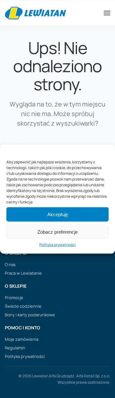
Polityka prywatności (57, 244)
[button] (107, 13)
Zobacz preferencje (57, 232)
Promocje (14, 297)
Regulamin (15, 348)
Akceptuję (57, 214)
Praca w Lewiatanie (23, 273)
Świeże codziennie (23, 306)
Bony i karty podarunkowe (30, 315)
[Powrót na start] (35, 13)
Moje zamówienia (21, 339)
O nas (10, 264)
